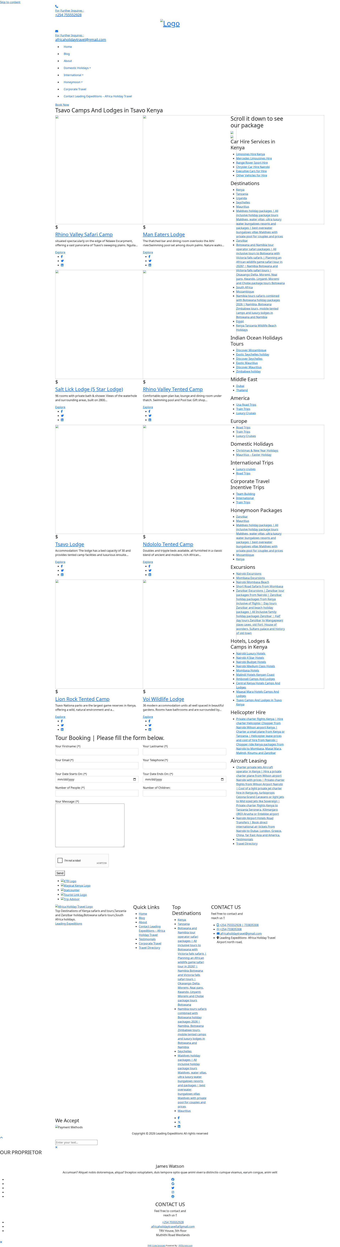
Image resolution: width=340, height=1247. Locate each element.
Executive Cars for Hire (251, 171)
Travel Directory (246, 844)
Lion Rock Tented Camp (82, 699)
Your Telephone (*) (155, 760)
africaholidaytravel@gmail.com (241, 933)
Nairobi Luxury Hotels (250, 653)
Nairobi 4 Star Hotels (250, 658)
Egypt (240, 321)
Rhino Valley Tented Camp (173, 389)
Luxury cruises (246, 469)
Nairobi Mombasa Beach (252, 582)
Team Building (245, 494)
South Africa (244, 287)
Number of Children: (156, 788)
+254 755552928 (173, 1222)
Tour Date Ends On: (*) (158, 774)
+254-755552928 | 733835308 (239, 925)
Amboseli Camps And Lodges (255, 679)
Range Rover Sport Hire (252, 163)
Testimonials (244, 839)
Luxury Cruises (246, 413)
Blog (142, 918)
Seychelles (243, 202)
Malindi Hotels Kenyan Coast (255, 675)
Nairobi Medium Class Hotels (255, 666)
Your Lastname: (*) (155, 746)
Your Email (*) (64, 760)
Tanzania (242, 194)
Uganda (241, 198)
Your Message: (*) (67, 801)
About (143, 922)
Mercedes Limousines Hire (254, 158)
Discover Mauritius (249, 367)
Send (60, 873)
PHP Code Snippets (156, 1245)
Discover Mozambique (251, 350)
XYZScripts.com (185, 1245)
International (245, 498)
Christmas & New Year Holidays (257, 450)
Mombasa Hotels (247, 670)
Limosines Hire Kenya (250, 154)
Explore (60, 252)
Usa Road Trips (246, 405)
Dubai (240, 386)
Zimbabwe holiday (248, 371)
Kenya (240, 190)
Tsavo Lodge (69, 544)
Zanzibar (242, 241)
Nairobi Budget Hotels (251, 662)
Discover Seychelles (249, 359)
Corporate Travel (150, 943)
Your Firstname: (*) (67, 746)
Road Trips (243, 427)
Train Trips (243, 409)
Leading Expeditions (68, 924)
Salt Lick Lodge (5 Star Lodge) (89, 389)
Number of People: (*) (70, 788)
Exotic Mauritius (247, 363)
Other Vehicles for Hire (251, 175)
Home (143, 914)
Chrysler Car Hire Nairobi (253, 167)
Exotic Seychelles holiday (252, 354)
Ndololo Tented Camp (168, 544)
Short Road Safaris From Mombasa (259, 586)
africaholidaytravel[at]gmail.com (173, 1226)
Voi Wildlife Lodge (163, 699)
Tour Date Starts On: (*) (71, 774)
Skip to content (10, 2)
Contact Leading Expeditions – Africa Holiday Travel (152, 930)
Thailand (242, 390)
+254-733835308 (230, 929)
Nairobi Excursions (248, 574)
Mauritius (242, 207)
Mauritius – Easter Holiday (253, 455)
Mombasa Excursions (250, 578)
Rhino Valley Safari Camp (84, 234)
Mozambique (245, 292)
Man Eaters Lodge (164, 234)
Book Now (62, 105)
